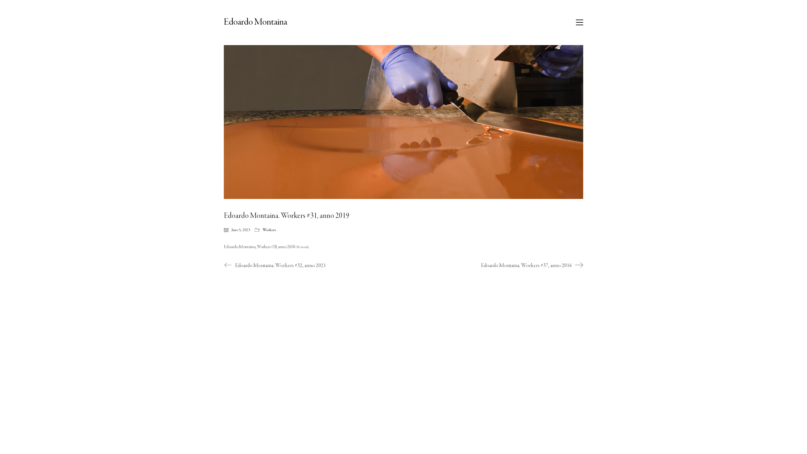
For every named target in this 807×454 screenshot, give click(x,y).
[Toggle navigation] (579, 22)
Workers (269, 230)
